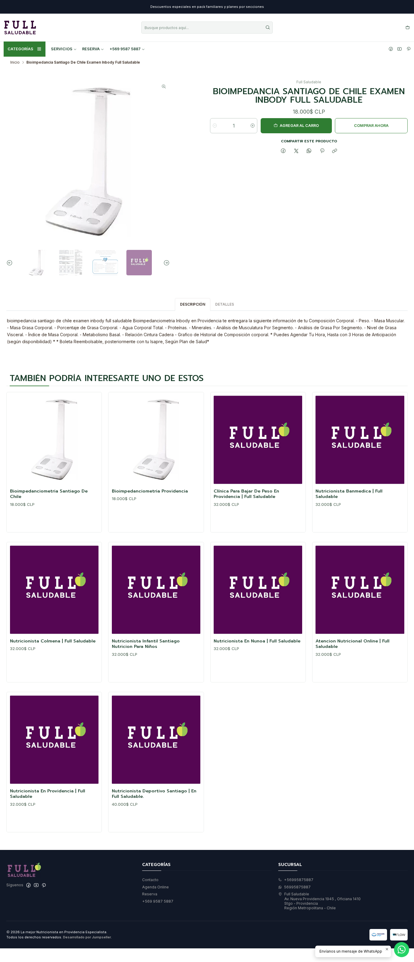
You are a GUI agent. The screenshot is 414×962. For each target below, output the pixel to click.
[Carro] (407, 28)
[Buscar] (267, 28)
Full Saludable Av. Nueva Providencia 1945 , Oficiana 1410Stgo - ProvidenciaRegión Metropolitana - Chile (322, 901)
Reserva (91, 49)
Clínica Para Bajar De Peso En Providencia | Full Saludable (246, 494)
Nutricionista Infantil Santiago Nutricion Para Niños (146, 644)
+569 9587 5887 (125, 49)
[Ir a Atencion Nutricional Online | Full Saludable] (360, 590)
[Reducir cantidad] (214, 125)
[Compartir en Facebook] (283, 151)
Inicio (15, 62)
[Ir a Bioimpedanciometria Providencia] (156, 440)
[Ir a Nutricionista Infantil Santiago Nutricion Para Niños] (156, 590)
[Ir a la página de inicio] (20, 27)
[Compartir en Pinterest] (322, 151)
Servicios (61, 49)
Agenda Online (155, 887)
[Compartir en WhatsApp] (309, 151)
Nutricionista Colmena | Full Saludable (52, 641)
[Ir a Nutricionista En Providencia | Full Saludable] (54, 739)
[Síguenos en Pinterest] (408, 49)
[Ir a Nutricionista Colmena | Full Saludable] (54, 590)
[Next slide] (165, 262)
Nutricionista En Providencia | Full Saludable (47, 794)
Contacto (150, 879)
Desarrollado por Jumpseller (87, 937)
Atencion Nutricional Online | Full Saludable (352, 644)
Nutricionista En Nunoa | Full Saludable (257, 641)
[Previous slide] (10, 262)
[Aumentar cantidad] (252, 125)
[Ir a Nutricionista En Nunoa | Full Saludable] (258, 590)
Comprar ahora (371, 125)
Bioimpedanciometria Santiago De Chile (49, 494)
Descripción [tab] (192, 304)
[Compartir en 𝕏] (296, 151)
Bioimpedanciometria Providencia (150, 491)
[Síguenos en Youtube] (399, 49)
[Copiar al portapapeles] (334, 151)
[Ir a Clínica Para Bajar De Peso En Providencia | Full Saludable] (258, 440)
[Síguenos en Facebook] (391, 49)
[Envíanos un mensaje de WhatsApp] (401, 949)
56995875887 (297, 887)
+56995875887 (298, 879)
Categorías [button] (20, 49)
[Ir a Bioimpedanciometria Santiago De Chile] (54, 440)
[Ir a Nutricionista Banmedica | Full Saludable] (360, 440)
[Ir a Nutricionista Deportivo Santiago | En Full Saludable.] (156, 739)
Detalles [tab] (224, 304)
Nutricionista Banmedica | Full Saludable (349, 494)
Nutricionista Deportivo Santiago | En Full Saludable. (154, 794)
